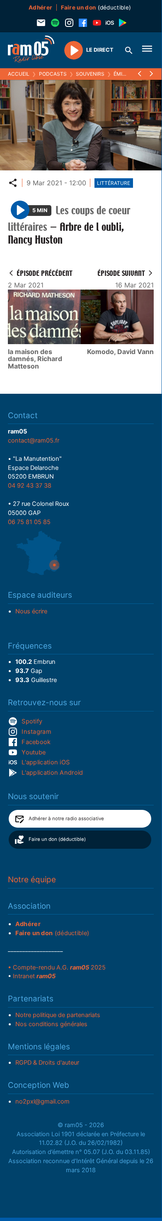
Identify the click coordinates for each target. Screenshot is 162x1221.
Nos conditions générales (51, 1024)
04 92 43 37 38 (29, 485)
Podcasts (53, 74)
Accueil (18, 74)
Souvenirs (90, 74)
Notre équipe (32, 879)
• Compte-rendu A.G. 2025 (57, 967)
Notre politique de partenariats (57, 1015)
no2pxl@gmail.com (42, 1101)
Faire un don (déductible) (57, 839)
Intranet (34, 976)
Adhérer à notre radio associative (66, 818)
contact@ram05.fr (33, 440)
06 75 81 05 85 (29, 522)
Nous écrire (31, 611)
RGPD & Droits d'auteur (47, 1062)
